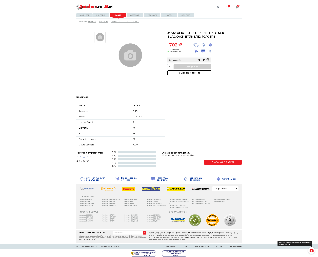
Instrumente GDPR (202, 247)
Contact (185, 15)
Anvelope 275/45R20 (154, 219)
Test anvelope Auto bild (199, 201)
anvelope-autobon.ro (89, 247)
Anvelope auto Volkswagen (111, 199)
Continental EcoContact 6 (177, 205)
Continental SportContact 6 (178, 199)
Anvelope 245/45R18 (131, 219)
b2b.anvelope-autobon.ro (110, 247)
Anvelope (84, 15)
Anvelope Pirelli (85, 201)
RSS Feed (219, 247)
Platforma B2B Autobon (222, 199)
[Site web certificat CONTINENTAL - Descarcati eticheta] (212, 226)
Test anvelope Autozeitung (200, 203)
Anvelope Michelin (86, 199)
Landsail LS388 (129, 203)
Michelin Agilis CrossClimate (156, 205)
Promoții (152, 15)
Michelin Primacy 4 (153, 201)
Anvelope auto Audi (108, 201)
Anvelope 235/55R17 (108, 219)
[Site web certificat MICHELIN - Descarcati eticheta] (177, 226)
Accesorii (135, 15)
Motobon (101, 15)
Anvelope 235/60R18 (131, 217)
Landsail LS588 (129, 201)
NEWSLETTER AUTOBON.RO (92, 233)
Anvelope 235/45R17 (108, 215)
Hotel (169, 15)
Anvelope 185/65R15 (86, 221)
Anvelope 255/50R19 (153, 215)
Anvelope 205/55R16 (86, 215)
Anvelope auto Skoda (109, 205)
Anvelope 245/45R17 (108, 221)
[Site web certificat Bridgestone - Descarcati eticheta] (229, 226)
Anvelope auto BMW (109, 203)
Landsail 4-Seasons (131, 205)
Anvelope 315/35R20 (153, 221)
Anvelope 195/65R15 (86, 219)
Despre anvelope (219, 201)
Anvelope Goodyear (86, 205)
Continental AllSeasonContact (179, 207)
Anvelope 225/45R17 (86, 217)
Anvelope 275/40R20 (154, 217)
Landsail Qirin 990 (130, 199)
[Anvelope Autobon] (95, 7)
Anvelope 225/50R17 (109, 217)
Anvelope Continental (87, 203)
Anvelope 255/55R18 (131, 215)
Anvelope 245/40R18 (131, 221)
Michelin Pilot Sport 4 (154, 199)
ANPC (185, 247)
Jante (118, 15)
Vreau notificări (171, 247)
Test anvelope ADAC (198, 199)
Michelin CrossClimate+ (154, 203)
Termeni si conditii (235, 247)
